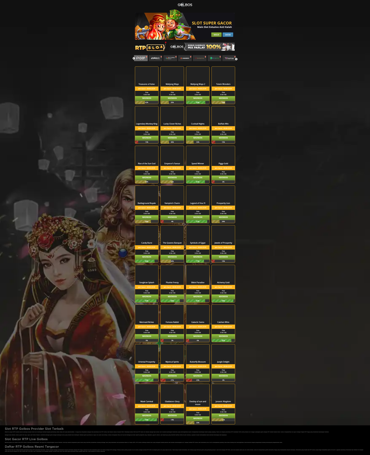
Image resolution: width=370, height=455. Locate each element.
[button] (236, 59)
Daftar (228, 35)
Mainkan (146, 98)
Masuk (216, 35)
